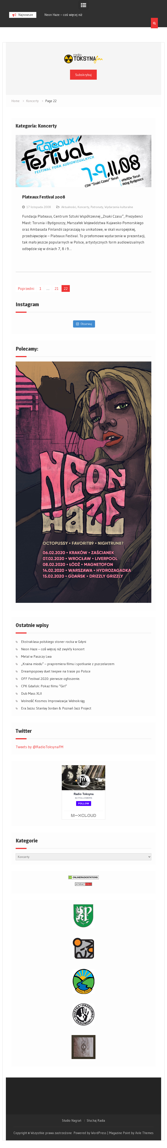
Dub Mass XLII (31, 693)
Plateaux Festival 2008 (43, 197)
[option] (80, 15)
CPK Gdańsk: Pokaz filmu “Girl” (44, 686)
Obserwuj (86, 324)
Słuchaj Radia (96, 1120)
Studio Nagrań (71, 1120)
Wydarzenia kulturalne (119, 207)
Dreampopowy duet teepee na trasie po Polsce (55, 671)
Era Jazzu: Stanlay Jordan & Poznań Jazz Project (56, 708)
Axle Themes (144, 1133)
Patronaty (97, 207)
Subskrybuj (83, 74)
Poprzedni (26, 288)
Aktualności (68, 207)
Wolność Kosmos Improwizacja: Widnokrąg (53, 701)
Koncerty (83, 207)
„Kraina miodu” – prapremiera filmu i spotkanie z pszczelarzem (67, 664)
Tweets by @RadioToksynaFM (39, 747)
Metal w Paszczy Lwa (71, 15)
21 (56, 288)
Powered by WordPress (89, 1133)
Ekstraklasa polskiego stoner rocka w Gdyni (53, 641)
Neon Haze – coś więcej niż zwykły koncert (53, 649)
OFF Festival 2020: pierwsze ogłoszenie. (50, 678)
